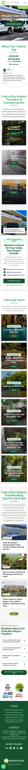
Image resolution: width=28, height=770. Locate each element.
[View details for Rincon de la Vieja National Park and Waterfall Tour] (14, 440)
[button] (3, 766)
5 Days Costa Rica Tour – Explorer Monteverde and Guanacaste (14, 721)
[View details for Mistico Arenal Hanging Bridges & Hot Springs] (14, 468)
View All (14, 613)
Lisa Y (9, 69)
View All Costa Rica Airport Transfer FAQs (14, 672)
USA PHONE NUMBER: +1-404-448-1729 (14, 731)
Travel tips (6, 567)
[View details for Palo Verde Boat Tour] (14, 384)
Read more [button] (6, 82)
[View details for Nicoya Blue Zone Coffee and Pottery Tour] (14, 356)
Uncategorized (7, 537)
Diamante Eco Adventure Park (14, 717)
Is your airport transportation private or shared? (12, 649)
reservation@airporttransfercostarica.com (14, 737)
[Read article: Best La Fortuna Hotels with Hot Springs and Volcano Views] (14, 562)
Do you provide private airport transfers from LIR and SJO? (12, 641)
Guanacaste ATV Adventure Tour (14, 710)
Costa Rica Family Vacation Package (14, 715)
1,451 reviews (17, 61)
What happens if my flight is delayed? (11, 656)
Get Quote (23, 7)
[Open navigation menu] (25, 3)
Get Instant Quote (14, 24)
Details (13, 133)
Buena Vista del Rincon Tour (14, 712)
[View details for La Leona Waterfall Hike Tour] (14, 327)
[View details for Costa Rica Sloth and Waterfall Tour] (14, 412)
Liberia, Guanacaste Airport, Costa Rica (14, 739)
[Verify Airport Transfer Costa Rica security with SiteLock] (20, 695)
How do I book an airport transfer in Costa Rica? (10, 664)
